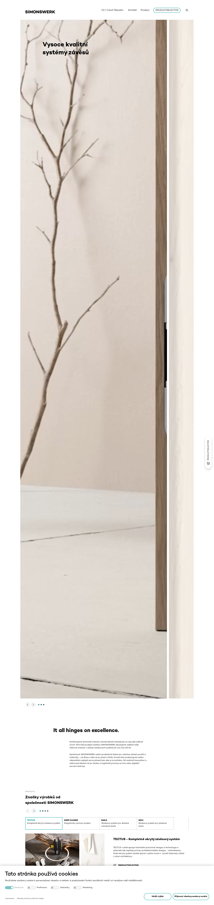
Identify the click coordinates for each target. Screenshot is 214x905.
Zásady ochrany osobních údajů (30, 898)
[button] (191, 896)
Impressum (9, 898)
